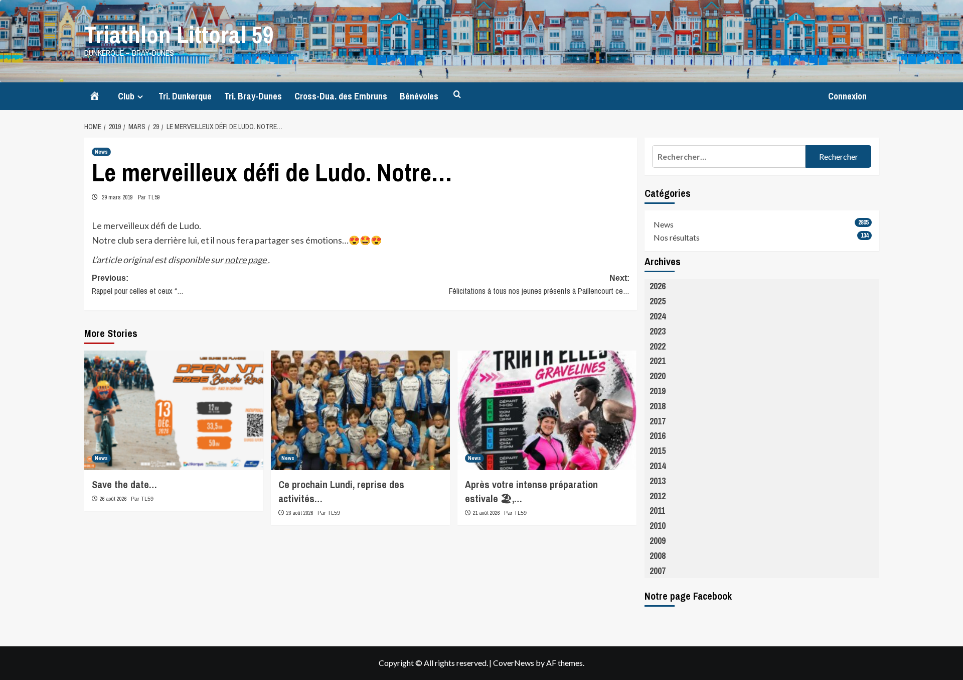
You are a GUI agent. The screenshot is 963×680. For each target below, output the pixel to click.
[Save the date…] (173, 410)
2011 (657, 510)
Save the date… (124, 484)
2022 (658, 346)
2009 (658, 540)
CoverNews (513, 662)
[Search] (457, 94)
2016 (658, 435)
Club (126, 96)
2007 (658, 570)
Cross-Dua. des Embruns (340, 96)
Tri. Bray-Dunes (253, 96)
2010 (658, 525)
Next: (539, 285)
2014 (658, 466)
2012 (658, 496)
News (101, 151)
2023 (658, 331)
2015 (658, 450)
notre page (246, 259)
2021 (658, 361)
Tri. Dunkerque (185, 96)
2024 (658, 316)
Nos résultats (677, 237)
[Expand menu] (140, 96)
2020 (658, 376)
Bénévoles (419, 96)
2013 (658, 481)
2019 (658, 391)
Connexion (847, 96)
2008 (658, 555)
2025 (658, 301)
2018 (658, 406)
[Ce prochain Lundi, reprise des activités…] (360, 410)
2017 (658, 421)
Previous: (138, 285)
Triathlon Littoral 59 (179, 34)
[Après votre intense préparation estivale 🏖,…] (546, 410)
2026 (658, 286)
